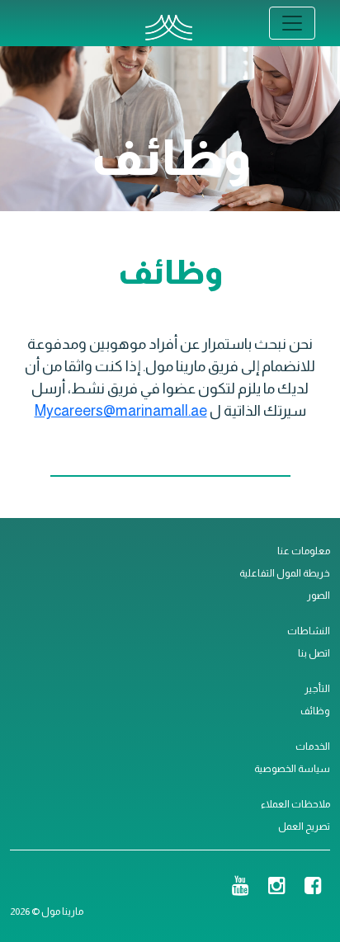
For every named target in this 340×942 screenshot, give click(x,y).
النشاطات (308, 631)
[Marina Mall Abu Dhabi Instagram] (277, 887)
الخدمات (312, 746)
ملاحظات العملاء (295, 804)
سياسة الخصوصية (292, 769)
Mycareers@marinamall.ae (121, 411)
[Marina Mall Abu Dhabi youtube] (240, 887)
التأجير (317, 689)
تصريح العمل (304, 826)
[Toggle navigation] (292, 23)
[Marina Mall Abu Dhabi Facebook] (313, 887)
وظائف (315, 711)
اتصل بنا (314, 653)
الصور (318, 595)
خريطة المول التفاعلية (284, 573)
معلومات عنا (303, 551)
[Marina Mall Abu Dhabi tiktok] (213, 887)
